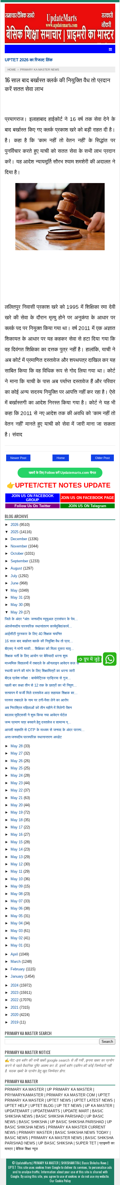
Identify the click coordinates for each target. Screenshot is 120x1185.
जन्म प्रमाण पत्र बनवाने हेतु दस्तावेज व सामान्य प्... (38, 722)
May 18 (17, 820)
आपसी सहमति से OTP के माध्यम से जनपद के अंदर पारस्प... (45, 730)
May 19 (17, 812)
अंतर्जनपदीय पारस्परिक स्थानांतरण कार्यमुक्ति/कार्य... (38, 626)
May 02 (17, 938)
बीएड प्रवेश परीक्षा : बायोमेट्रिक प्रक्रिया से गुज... (38, 678)
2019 (15, 1022)
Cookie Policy (63, 1181)
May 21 (17, 798)
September (20, 561)
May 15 (17, 842)
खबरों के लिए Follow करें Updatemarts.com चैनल (62, 472)
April (15, 954)
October (18, 553)
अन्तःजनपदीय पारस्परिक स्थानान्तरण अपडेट (33, 737)
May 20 (17, 805)
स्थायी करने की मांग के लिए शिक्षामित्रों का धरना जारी (40, 671)
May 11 (17, 871)
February (18, 969)
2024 (15, 985)
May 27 (17, 753)
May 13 (17, 857)
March (16, 961)
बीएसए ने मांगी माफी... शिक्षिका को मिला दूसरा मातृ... (39, 649)
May (15, 590)
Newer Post (18, 458)
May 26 (17, 761)
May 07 (17, 901)
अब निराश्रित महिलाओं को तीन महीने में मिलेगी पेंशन (38, 708)
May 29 (17, 612)
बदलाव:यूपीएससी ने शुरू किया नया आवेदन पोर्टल (36, 715)
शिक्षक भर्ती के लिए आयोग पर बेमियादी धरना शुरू (36, 656)
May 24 (17, 775)
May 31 (17, 597)
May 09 (17, 886)
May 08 (17, 894)
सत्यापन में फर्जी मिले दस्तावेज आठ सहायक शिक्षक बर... (41, 693)
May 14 (17, 849)
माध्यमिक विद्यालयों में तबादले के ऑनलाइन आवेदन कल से (42, 663)
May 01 (17, 945)
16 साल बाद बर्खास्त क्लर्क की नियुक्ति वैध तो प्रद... (39, 641)
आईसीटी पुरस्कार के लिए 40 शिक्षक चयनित (33, 634)
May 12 (17, 864)
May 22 (17, 790)
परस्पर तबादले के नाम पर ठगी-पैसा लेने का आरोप (36, 700)
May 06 (17, 908)
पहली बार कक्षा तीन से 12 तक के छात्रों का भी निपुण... (41, 685)
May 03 (17, 931)
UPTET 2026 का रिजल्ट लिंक (28, 59)
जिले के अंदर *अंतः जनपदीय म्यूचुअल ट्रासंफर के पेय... (41, 619)
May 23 (17, 783)
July (14, 576)
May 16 (17, 834)
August (17, 568)
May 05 (17, 916)
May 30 (17, 605)
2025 (15, 532)
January (18, 976)
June (15, 583)
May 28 (17, 746)
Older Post (102, 458)
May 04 (17, 923)
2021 (15, 1007)
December (19, 539)
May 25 (17, 768)
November (19, 546)
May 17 (17, 827)
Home (61, 458)
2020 (15, 1015)
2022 (15, 1000)
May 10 (17, 879)
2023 (15, 992)
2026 (15, 525)
